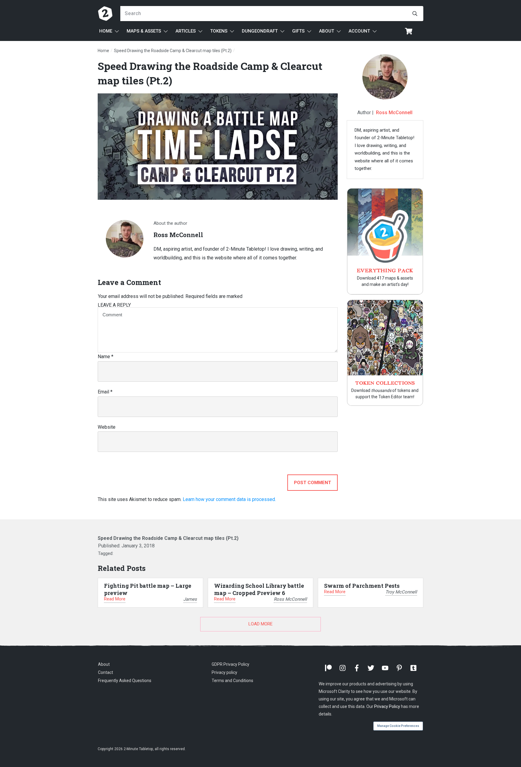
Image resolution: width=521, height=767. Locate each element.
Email (105, 392)
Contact (105, 672)
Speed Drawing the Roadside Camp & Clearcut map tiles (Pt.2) (168, 538)
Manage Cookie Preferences (398, 726)
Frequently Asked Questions (124, 680)
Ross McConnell (394, 112)
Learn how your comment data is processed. (229, 499)
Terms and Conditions (232, 680)
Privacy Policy (387, 706)
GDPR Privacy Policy (230, 664)
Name (105, 356)
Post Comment (312, 482)
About (104, 664)
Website (106, 427)
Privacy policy (224, 672)
